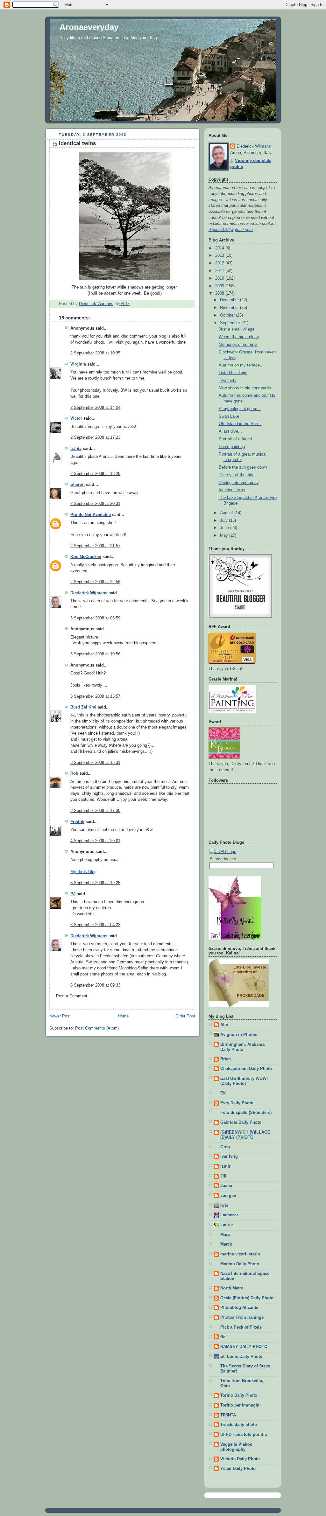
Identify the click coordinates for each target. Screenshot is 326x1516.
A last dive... (230, 431)
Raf (223, 1337)
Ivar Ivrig (229, 1156)
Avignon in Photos (238, 1034)
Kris (224, 1205)
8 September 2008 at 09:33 (95, 985)
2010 (220, 278)
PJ (72, 894)
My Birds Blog (83, 872)
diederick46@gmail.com (231, 229)
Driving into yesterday (239, 482)
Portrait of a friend (235, 439)
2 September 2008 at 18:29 (95, 474)
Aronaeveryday (89, 27)
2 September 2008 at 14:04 (95, 407)
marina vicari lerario (240, 1254)
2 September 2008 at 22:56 (95, 582)
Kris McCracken (85, 557)
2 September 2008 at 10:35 (95, 353)
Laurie (226, 1225)
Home (123, 1016)
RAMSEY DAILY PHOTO (243, 1347)
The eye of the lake (236, 475)
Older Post (185, 1016)
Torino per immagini (240, 1405)
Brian (225, 1059)
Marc (225, 1235)
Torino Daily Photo (238, 1395)
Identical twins (232, 490)
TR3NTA (228, 1415)
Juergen (228, 1195)
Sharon (77, 484)
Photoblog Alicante (239, 1307)
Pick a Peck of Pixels (241, 1327)
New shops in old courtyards (245, 388)
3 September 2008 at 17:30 (95, 810)
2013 (220, 255)
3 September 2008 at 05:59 (95, 618)
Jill (223, 1176)
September (230, 323)
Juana (226, 1186)
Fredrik (77, 822)
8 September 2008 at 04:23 (95, 925)
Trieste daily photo (238, 1424)
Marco (226, 1244)
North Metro (232, 1288)
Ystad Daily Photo (238, 1468)
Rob (74, 773)
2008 (220, 293)
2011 (220, 271)
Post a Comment (71, 996)
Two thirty (228, 380)
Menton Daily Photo (239, 1264)
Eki (223, 1093)
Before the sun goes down (243, 467)
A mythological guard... (240, 409)
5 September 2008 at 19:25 (95, 883)
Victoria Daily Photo (240, 1459)
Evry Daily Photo (236, 1103)
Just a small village (236, 329)
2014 (220, 248)
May (224, 535)
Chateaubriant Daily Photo (246, 1068)
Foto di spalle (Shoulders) (246, 1112)
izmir (225, 1166)
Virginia (78, 364)
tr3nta (76, 448)
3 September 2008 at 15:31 (95, 762)
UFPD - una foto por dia (243, 1434)
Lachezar (229, 1215)
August (227, 513)
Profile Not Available (90, 515)
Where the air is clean (239, 337)
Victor (76, 418)
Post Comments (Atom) (97, 1028)
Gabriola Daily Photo (240, 1122)
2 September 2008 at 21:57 (95, 546)
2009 (220, 286)
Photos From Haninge (242, 1317)
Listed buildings (233, 373)
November (230, 307)
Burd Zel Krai (83, 707)
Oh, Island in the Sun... (240, 424)
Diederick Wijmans (88, 593)
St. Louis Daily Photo (241, 1356)
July (224, 520)
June (225, 528)
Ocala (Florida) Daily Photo (246, 1298)
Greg (225, 1147)
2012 (220, 263)
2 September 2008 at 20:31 (95, 503)
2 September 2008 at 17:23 (95, 437)
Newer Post (60, 1016)
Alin (224, 1025)
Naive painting (232, 446)
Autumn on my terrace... (241, 365)
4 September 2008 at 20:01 (95, 841)
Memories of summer (238, 344)
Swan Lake (229, 416)
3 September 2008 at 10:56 (95, 654)
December (230, 300)
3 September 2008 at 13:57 (95, 696)
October (228, 315)
